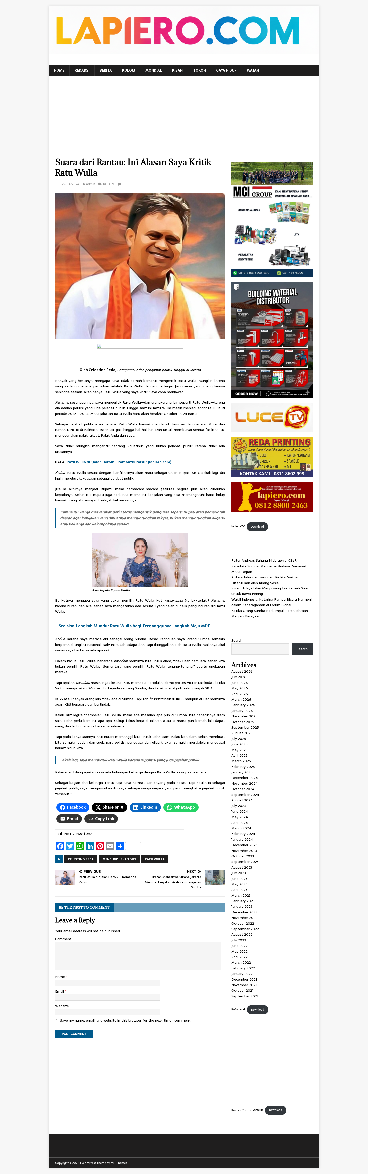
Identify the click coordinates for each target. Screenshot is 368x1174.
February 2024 (243, 833)
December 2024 (244, 777)
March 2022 (241, 962)
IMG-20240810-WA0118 (247, 1110)
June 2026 (239, 682)
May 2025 (239, 750)
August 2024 (242, 800)
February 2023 (243, 901)
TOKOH (199, 70)
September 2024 (245, 794)
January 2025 (242, 772)
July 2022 (238, 940)
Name (60, 976)
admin (90, 184)
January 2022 (242, 973)
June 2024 (239, 811)
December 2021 (244, 979)
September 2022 (245, 929)
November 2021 (244, 985)
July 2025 (238, 738)
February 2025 (243, 766)
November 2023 (244, 850)
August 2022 (241, 934)
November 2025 (244, 716)
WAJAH (253, 70)
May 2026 (239, 688)
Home (59, 70)
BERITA (106, 70)
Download (257, 526)
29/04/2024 (70, 184)
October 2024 (242, 789)
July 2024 (238, 805)
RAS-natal (238, 1009)
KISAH (177, 70)
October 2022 (242, 923)
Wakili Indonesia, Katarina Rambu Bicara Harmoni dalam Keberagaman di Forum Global (271, 602)
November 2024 (244, 783)
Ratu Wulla (155, 859)
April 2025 (239, 755)
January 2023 (241, 906)
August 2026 (242, 671)
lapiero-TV (238, 526)
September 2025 (245, 727)
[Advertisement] (184, 119)
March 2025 (241, 761)
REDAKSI (82, 70)
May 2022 (239, 951)
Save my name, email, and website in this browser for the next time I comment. (125, 1020)
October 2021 (242, 990)
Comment (63, 939)
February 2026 (243, 705)
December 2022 (244, 912)
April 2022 (239, 957)
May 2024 (239, 817)
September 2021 (244, 996)
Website (62, 1006)
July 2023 (238, 873)
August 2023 (241, 867)
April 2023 (239, 889)
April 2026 (239, 694)
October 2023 (242, 856)
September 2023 (245, 861)
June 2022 (239, 945)
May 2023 (239, 884)
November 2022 (244, 917)
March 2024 (241, 828)
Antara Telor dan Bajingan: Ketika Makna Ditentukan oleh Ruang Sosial (264, 579)
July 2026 (238, 677)
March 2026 (241, 699)
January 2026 (242, 710)
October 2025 (242, 722)
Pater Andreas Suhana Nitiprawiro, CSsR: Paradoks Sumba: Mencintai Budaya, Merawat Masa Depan (269, 566)
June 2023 (239, 878)
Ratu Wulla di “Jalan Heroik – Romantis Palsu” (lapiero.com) (119, 462)
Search (236, 640)
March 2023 (241, 895)
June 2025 (239, 744)
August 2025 (241, 733)
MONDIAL (153, 70)
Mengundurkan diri (119, 859)
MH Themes (119, 1162)
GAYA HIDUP (226, 70)
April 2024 (239, 822)
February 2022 (243, 968)
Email (60, 991)
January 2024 (242, 839)
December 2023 (244, 845)
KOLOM (128, 70)
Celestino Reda (81, 859)
